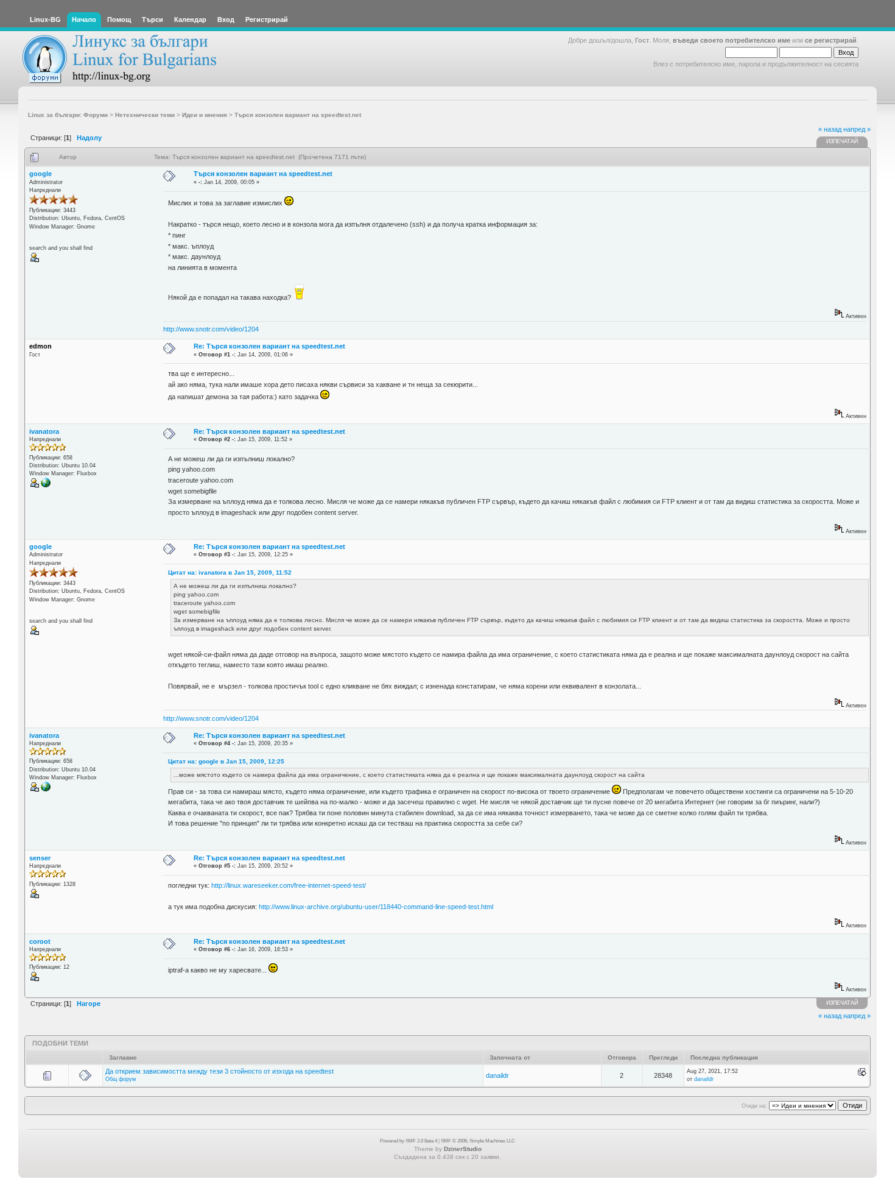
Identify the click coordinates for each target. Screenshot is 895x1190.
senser (40, 858)
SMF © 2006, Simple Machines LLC (478, 1141)
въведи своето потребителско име (731, 40)
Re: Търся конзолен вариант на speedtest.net (269, 346)
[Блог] (46, 486)
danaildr (497, 1075)
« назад (829, 129)
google (40, 173)
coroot (40, 941)
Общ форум (120, 1079)
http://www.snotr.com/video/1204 (211, 329)
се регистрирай (831, 40)
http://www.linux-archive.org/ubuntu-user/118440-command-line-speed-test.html (376, 906)
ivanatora (44, 431)
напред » (857, 129)
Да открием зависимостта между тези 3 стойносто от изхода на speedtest (219, 1071)
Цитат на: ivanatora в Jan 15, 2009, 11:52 (230, 572)
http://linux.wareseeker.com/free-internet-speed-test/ (288, 885)
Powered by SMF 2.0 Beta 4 (408, 1141)
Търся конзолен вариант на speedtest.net (263, 173)
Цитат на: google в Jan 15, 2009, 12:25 (226, 761)
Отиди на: (754, 1106)
